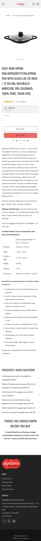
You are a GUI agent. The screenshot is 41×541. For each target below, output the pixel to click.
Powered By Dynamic (20, 536)
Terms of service (7, 489)
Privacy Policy (7, 478)
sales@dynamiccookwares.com (13, 500)
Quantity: (7, 115)
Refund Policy (7, 485)
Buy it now (20, 135)
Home (8, 15)
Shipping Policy (7, 482)
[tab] (17, 59)
